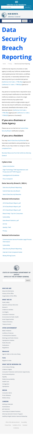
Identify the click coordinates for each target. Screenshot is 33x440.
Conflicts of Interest (7, 333)
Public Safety (5, 302)
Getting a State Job (7, 404)
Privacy (10, 63)
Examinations (6, 406)
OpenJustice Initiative (8, 340)
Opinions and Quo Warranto (10, 305)
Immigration (5, 384)
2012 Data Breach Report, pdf (12, 210)
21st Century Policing (8, 367)
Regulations (5, 347)
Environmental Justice (8, 374)
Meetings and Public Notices (10, 338)
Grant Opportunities (8, 319)
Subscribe (27, 7)
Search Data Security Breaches (17, 140)
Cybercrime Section (8, 166)
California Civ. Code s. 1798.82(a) (12, 84)
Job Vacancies (6, 409)
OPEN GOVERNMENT (9, 328)
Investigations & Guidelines (11, 175)
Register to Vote (6, 360)
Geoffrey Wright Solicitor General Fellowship (14, 416)
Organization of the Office (9, 296)
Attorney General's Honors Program (12, 414)
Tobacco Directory (7, 321)
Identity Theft (7, 227)
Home (4, 63)
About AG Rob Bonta (8, 291)
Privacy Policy (8, 425)
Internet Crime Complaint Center (12, 252)
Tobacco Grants (6, 324)
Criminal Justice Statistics (9, 335)
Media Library (6, 398)
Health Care (5, 381)
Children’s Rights (7, 369)
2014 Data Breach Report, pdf (12, 206)
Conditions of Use (17, 425)
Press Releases (6, 395)
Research (5, 307)
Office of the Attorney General (12, 422)
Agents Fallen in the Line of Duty (11, 354)
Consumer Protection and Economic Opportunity (16, 372)
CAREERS (5, 401)
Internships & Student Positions (11, 411)
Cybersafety (6, 217)
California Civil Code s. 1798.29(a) (12, 82)
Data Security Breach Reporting (12, 187)
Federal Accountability (8, 379)
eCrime (5, 224)
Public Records (6, 342)
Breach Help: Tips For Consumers (13, 213)
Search (24, 21)
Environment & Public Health (10, 317)
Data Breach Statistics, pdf (11, 220)
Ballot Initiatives (6, 330)
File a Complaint (8, 179)
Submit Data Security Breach (11, 191)
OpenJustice (5, 386)
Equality (4, 376)
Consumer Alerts (7, 393)
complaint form (6, 148)
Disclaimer (25, 425)
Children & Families (7, 309)
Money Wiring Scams (9, 255)
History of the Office (8, 293)
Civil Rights (5, 312)
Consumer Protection (8, 314)
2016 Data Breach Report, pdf (12, 203)
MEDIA (4, 390)
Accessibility (24, 422)
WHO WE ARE (6, 288)
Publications (5, 345)
